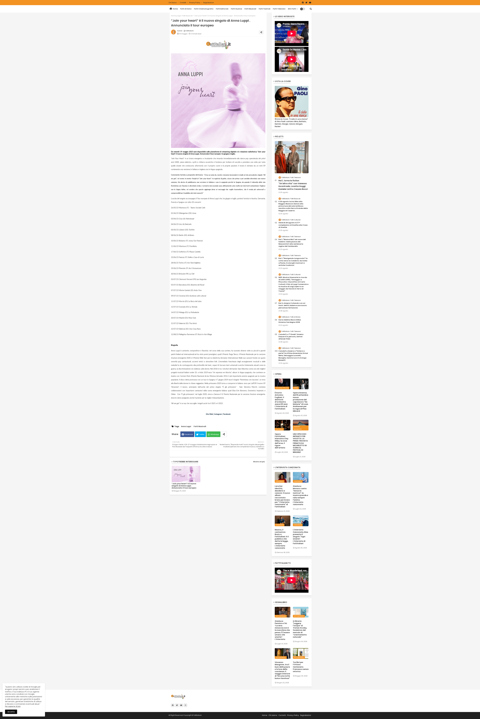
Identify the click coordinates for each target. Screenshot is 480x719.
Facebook (189, 434)
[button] (310, 8)
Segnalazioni (208, 2)
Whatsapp (214, 434)
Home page (176, 16)
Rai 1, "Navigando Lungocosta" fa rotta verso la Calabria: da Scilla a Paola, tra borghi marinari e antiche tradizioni (293, 261)
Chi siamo (172, 2)
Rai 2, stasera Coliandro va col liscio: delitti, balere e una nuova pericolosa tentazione (292, 305)
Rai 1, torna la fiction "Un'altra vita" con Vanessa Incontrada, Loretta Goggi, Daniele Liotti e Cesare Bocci (293, 184)
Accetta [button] (11, 711)
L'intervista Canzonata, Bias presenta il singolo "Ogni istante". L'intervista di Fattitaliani (300, 536)
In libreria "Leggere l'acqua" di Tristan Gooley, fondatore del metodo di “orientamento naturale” (300, 629)
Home (175, 9)
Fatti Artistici (186, 9)
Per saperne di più (12, 706)
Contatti (183, 2)
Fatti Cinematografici (203, 9)
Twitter (201, 434)
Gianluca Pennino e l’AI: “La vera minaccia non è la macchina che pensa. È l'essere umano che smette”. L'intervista (282, 630)
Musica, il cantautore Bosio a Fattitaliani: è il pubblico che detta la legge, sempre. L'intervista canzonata (282, 539)
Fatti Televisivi (279, 9)
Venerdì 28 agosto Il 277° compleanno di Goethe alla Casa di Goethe (293, 225)
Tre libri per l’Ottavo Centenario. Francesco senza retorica (300, 667)
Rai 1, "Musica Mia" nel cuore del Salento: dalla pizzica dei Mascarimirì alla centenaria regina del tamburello (292, 243)
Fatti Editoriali (222, 9)
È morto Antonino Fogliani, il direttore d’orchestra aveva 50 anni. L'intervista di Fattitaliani (281, 401)
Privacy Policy (194, 2)
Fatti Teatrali (264, 9)
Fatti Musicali (250, 9)
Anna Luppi (186, 426)
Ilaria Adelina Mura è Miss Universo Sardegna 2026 (289, 321)
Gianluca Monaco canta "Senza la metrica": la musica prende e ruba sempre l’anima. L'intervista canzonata (300, 495)
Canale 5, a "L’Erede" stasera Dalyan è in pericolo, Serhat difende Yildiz (290, 336)
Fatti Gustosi (236, 9)
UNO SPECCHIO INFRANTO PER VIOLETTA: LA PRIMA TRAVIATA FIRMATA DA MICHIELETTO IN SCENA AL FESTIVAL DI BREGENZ (300, 443)
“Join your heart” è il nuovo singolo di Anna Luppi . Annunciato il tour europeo (184, 486)
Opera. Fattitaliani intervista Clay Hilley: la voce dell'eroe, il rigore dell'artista (281, 441)
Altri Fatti (292, 9)
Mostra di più (259, 461)
